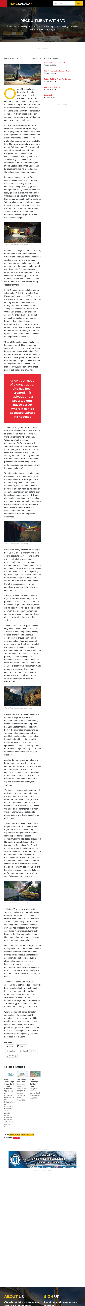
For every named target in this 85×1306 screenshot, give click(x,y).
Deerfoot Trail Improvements (55, 63)
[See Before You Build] (22, 1074)
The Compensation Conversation (56, 71)
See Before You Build (21, 1080)
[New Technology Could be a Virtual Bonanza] (9, 1074)
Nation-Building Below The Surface (57, 79)
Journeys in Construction (54, 87)
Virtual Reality (25, 1135)
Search (79, 3)
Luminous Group (19, 125)
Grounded (48, 95)
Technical (17, 1138)
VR (33, 1135)
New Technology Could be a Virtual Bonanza (9, 1084)
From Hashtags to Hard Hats (34, 1082)
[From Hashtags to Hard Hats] (35, 1074)
